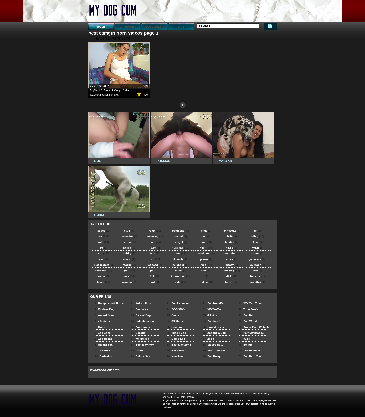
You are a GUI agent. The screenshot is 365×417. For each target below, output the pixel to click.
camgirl (180, 242)
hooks (103, 276)
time (206, 242)
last (206, 236)
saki (257, 270)
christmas (231, 230)
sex (97, 94)
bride (206, 230)
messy (231, 264)
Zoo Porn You (250, 356)
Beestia (138, 332)
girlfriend (103, 270)
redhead (154, 264)
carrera (129, 242)
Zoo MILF (235, 14)
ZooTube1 (212, 321)
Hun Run (175, 356)
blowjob (180, 259)
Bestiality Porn (143, 344)
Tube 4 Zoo (176, 332)
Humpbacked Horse (264, 6)
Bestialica (207, 7)
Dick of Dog (209, 11)
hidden (231, 242)
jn (206, 276)
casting (129, 281)
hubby (129, 253)
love (129, 276)
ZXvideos (112, 12)
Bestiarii (174, 315)
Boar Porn (175, 350)
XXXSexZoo (212, 309)
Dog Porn (175, 326)
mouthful (232, 253)
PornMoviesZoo (251, 332)
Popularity (154, 26)
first (206, 270)
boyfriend (105, 94)
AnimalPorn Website (254, 326)
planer (206, 259)
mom (155, 242)
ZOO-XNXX (176, 309)
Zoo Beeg (211, 356)
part (103, 253)
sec (103, 259)
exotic (129, 259)
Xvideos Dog (264, 11)
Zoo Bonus (208, 18)
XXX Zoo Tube (250, 303)
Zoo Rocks (236, 7)
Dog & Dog (176, 338)
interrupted (180, 276)
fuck (206, 247)
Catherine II (236, 18)
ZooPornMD (213, 303)
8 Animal (210, 315)
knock (129, 247)
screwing (155, 236)
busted (114, 94)
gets (180, 253)
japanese (257, 259)
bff (103, 247)
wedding (206, 253)
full (155, 276)
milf (155, 259)
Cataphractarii (210, 14)
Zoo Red (246, 315)
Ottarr (137, 350)
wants (257, 247)
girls (180, 281)
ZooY (208, 338)
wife (103, 242)
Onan (259, 21)
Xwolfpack (140, 338)
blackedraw (103, 264)
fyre (154, 253)
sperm (257, 253)
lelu (257, 242)
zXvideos (262, 18)
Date (181, 26)
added (103, 230)
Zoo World (248, 321)
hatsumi (257, 276)
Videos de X (213, 344)
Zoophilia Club (215, 332)
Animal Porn (264, 14)
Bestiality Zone (179, 344)
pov (154, 270)
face (206, 264)
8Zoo (244, 338)
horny (231, 281)
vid (155, 281)
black (103, 281)
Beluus (245, 344)
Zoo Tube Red (214, 350)
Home (101, 26)
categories (128, 26)
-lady (154, 247)
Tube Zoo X (248, 309)
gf (257, 230)
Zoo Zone (235, 4)
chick (231, 259)
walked (206, 281)
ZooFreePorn (249, 350)
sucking (232, 270)
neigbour (180, 264)
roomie (129, 264)
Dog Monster (213, 326)
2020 (232, 236)
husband (180, 247)
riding (257, 236)
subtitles (257, 281)
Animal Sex (236, 11)
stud (129, 230)
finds (231, 247)
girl (129, 270)
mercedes (129, 236)
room (155, 230)
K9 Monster (176, 321)
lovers (180, 270)
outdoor (257, 264)
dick (231, 276)
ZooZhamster (178, 303)
